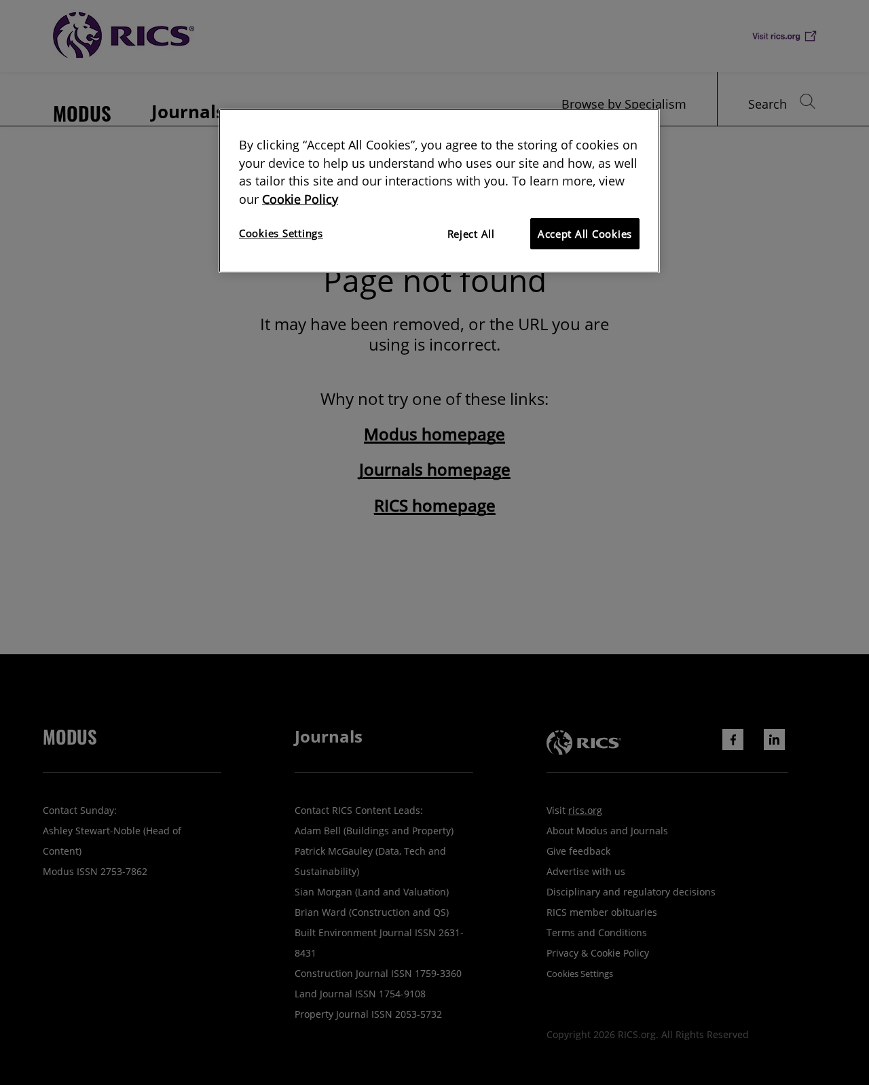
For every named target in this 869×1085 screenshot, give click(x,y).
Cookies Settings (281, 233)
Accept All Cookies (585, 234)
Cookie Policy (300, 199)
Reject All (471, 234)
